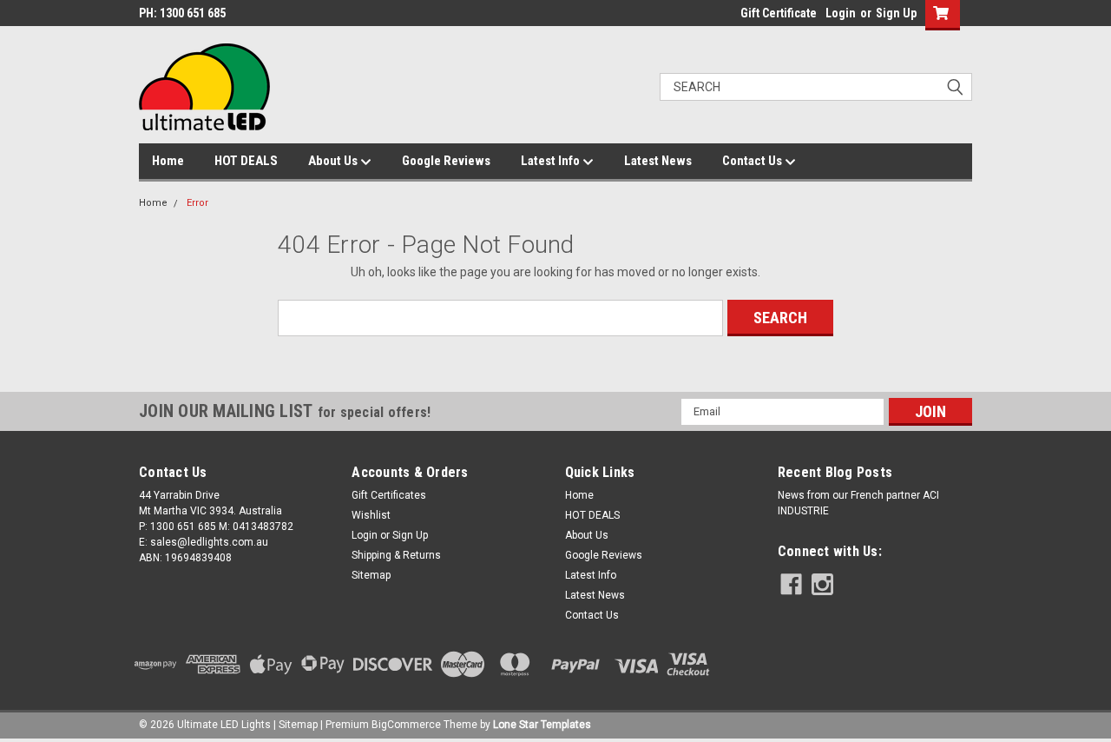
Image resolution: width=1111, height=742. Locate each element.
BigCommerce (406, 725)
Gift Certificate (778, 13)
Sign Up (896, 13)
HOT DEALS (246, 161)
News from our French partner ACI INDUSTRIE (858, 503)
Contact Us (753, 161)
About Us (334, 161)
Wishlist (371, 515)
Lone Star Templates (542, 725)
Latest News (658, 161)
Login (840, 13)
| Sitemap (295, 725)
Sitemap (371, 575)
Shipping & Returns (396, 555)
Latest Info (551, 161)
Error (197, 203)
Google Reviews (446, 161)
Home (168, 161)
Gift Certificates (389, 495)
